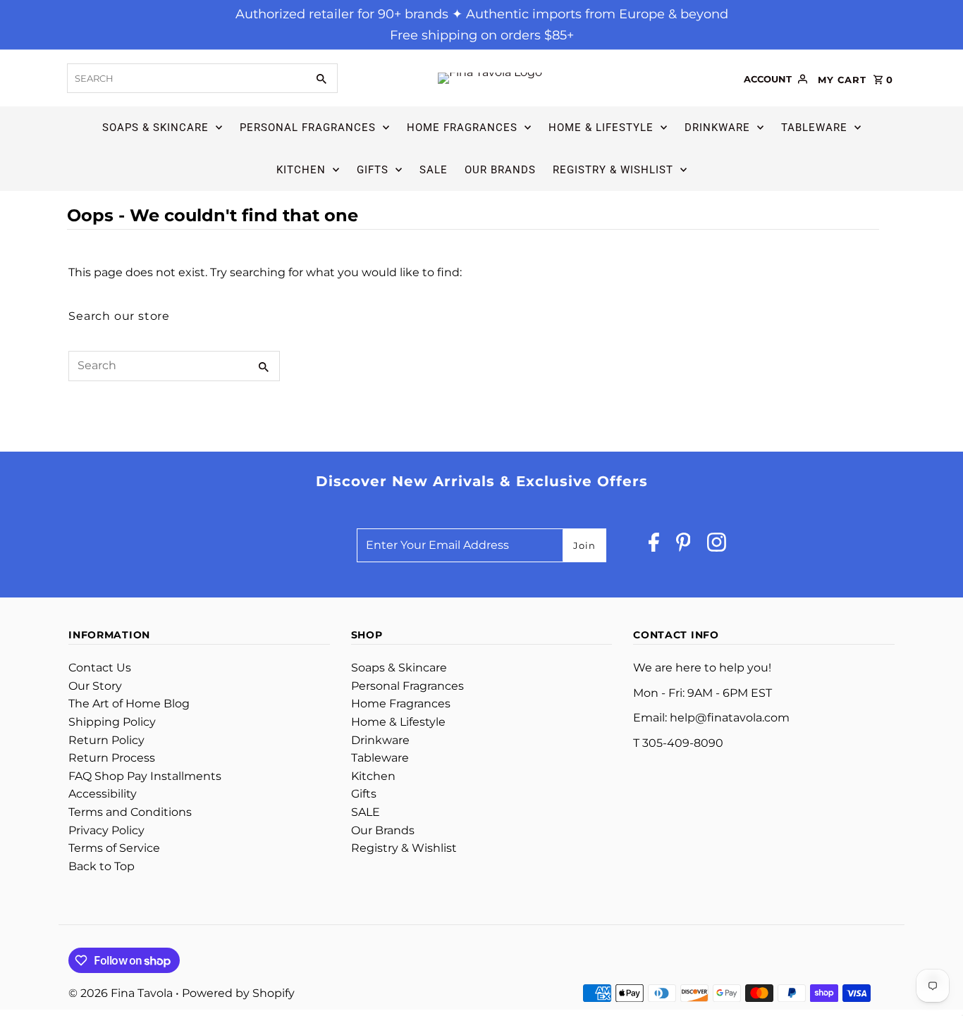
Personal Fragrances (308, 127)
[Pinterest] (683, 546)
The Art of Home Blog (129, 703)
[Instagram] (716, 546)
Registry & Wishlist (613, 169)
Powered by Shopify (238, 993)
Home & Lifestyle (601, 127)
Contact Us (99, 667)
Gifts (372, 169)
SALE (433, 169)
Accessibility (102, 793)
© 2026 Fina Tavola (122, 993)
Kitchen (301, 169)
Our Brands (500, 169)
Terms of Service (114, 848)
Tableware (814, 127)
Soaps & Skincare (155, 127)
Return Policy (106, 740)
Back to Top (101, 866)
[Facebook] (654, 546)
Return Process (111, 757)
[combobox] (185, 78)
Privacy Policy (106, 830)
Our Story (95, 686)
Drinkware (717, 127)
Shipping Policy (112, 722)
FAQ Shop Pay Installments (144, 776)
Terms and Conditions (130, 812)
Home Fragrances (462, 127)
